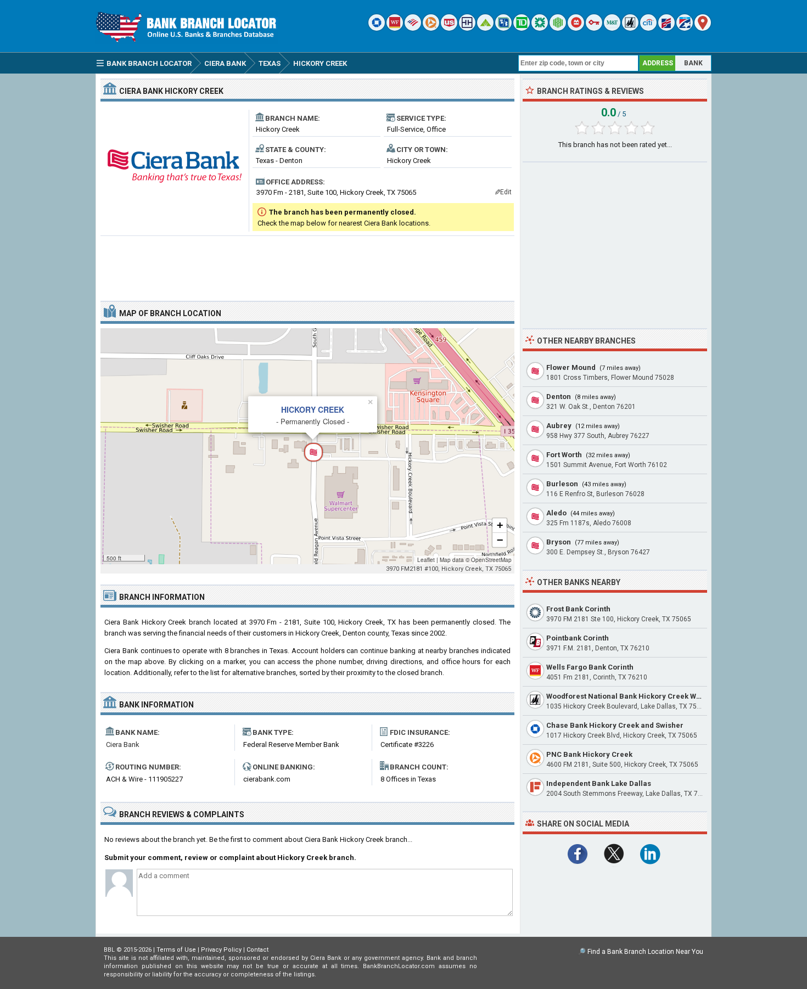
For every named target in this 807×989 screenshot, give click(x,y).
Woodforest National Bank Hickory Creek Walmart (632, 696)
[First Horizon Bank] (684, 28)
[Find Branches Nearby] (702, 28)
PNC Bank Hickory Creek (589, 754)
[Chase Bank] (376, 28)
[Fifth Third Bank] (503, 28)
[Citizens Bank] (539, 28)
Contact (257, 949)
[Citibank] (648, 28)
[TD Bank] (521, 28)
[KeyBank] (594, 28)
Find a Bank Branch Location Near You (645, 952)
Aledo (556, 513)
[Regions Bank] (485, 28)
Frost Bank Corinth (578, 609)
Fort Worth (564, 455)
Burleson (562, 484)
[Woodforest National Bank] (630, 28)
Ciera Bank (122, 744)
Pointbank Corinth (577, 638)
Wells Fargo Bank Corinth (590, 667)
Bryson (558, 542)
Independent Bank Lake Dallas (598, 783)
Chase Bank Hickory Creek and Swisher (614, 725)
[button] (307, 446)
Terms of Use (176, 949)
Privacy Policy (221, 949)
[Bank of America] (413, 28)
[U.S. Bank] (449, 28)
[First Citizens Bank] (666, 28)
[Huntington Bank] (558, 28)
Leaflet (426, 560)
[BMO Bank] (576, 28)
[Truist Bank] (467, 28)
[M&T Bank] (612, 28)
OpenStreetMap (491, 560)
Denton (558, 396)
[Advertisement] (307, 264)
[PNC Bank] (431, 28)
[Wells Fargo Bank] (394, 28)
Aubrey (558, 426)
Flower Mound (571, 367)
